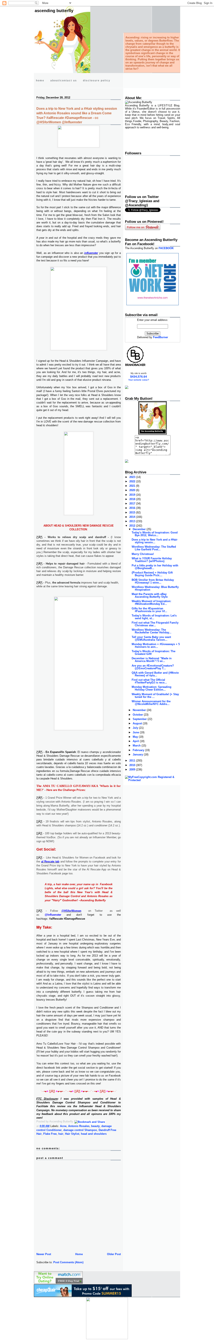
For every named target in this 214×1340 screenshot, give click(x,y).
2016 (132, 507)
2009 (132, 769)
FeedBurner (160, 337)
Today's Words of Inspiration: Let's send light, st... (154, 617)
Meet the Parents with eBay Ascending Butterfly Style (150, 595)
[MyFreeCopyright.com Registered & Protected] (152, 780)
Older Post (114, 1254)
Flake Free (50, 1133)
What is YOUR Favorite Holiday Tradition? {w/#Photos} (152, 560)
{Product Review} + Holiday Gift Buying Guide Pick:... (152, 574)
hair (60, 1133)
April (136, 741)
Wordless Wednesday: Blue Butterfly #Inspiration (155, 588)
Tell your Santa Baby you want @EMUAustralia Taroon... (151, 638)
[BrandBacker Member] (135, 365)
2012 (132, 525)
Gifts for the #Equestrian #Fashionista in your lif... (149, 610)
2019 (132, 494)
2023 (132, 477)
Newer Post (43, 1254)
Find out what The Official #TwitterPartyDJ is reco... (149, 681)
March (137, 745)
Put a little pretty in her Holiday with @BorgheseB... (155, 567)
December (139, 529)
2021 (132, 485)
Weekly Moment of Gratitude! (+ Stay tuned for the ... (155, 695)
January (138, 754)
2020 (132, 490)
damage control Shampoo (80, 1130)
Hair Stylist (72, 1133)
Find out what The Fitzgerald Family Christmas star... (155, 624)
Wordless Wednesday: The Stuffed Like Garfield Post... (154, 548)
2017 (132, 503)
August (138, 723)
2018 (132, 499)
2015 (132, 512)
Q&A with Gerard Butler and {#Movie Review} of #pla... (155, 674)
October (138, 714)
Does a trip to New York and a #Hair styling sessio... (154, 541)
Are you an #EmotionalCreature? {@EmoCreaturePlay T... (153, 667)
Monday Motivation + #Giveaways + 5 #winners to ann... (156, 645)
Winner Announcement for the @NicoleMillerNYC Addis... (151, 703)
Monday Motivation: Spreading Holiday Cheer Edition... (151, 688)
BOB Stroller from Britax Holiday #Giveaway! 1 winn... (153, 581)
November (140, 710)
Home (79, 1254)
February (139, 750)
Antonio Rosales (78, 1126)
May (136, 736)
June (136, 732)
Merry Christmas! (143, 554)
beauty (95, 1126)
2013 (132, 521)
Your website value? (138, 380)
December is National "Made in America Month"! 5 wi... (152, 660)
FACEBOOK (166, 248)
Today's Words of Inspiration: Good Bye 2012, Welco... (155, 534)
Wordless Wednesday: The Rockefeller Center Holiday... (151, 631)
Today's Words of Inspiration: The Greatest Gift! (153, 653)
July (136, 727)
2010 (132, 765)
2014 (132, 516)
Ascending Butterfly (54, 10)
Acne (63, 1126)
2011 (132, 760)
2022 (132, 481)
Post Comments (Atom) (68, 1262)
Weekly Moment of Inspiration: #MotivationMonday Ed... (151, 602)
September (140, 719)
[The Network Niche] (152, 304)
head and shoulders (94, 1133)
